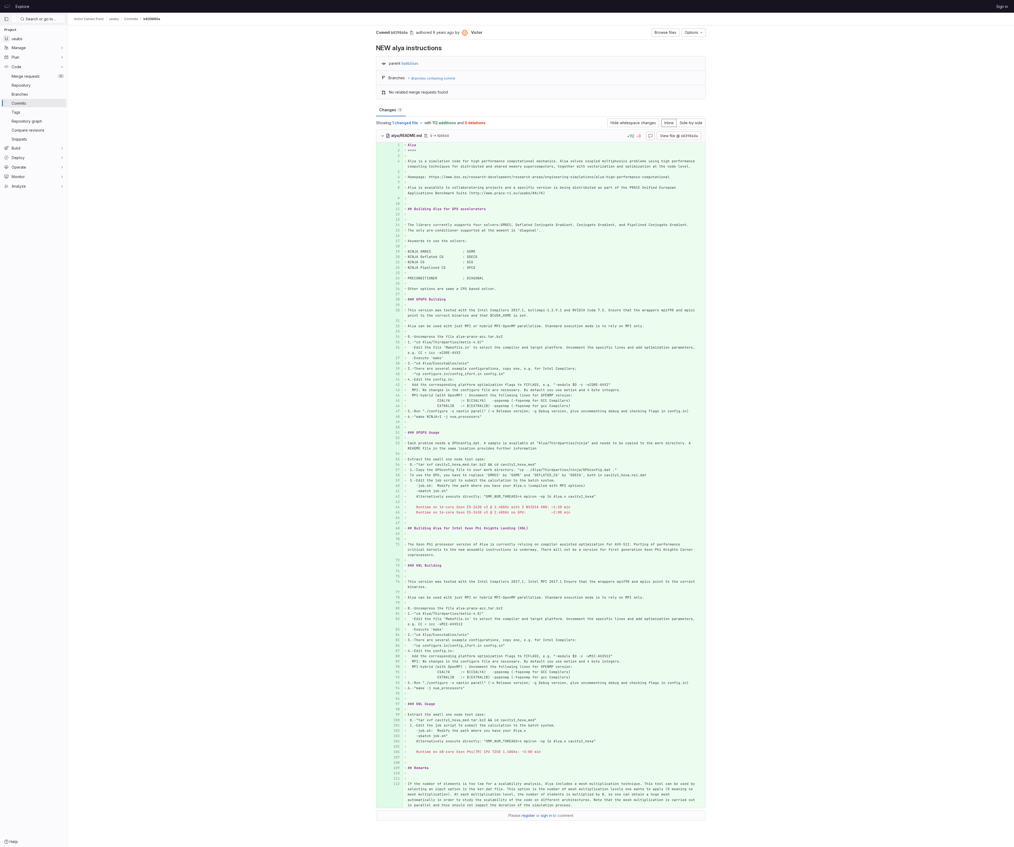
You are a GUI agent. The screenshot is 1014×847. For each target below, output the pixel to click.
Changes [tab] (390, 110)
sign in (546, 815)
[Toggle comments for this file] (650, 136)
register (528, 815)
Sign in (1002, 6)
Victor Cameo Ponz (89, 19)
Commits (131, 19)
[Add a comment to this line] (376, 145)
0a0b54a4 (409, 63)
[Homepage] (7, 6)
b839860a (151, 19)
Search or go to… (40, 19)
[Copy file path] (426, 136)
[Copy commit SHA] (412, 33)
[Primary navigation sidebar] (6, 19)
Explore (22, 6)
